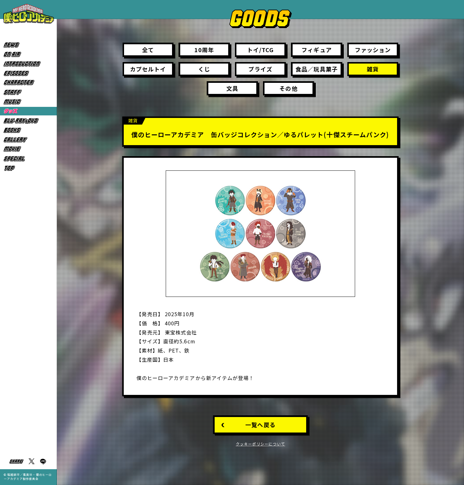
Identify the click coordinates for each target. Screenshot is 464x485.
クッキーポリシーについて (260, 443)
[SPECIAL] (28, 158)
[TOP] (28, 168)
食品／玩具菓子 (316, 69)
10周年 (204, 50)
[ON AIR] (28, 54)
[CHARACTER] (28, 82)
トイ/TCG (260, 50)
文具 (232, 88)
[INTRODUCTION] (28, 63)
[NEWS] (28, 44)
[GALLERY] (28, 139)
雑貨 (373, 69)
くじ (204, 69)
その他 (288, 88)
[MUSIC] (28, 101)
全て (148, 50)
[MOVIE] (28, 149)
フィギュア (316, 50)
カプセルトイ (148, 69)
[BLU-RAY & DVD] (28, 120)
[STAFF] (28, 92)
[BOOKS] (28, 130)
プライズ (260, 69)
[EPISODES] (28, 73)
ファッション (373, 50)
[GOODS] (28, 111)
